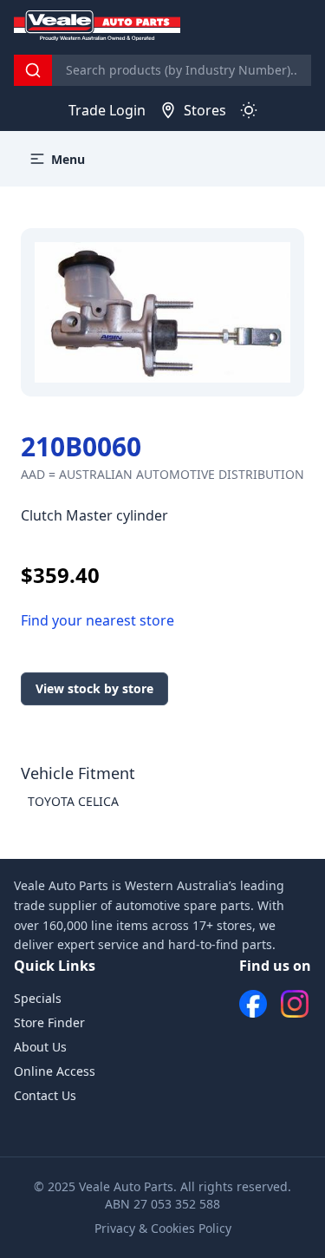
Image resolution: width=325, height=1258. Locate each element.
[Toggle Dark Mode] (248, 110)
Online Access (54, 1071)
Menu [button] (68, 159)
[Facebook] (253, 1004)
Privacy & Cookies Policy (162, 1228)
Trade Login (107, 110)
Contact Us (45, 1095)
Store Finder (49, 1022)
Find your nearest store (97, 620)
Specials (38, 998)
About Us (40, 1047)
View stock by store (94, 688)
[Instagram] (295, 1004)
